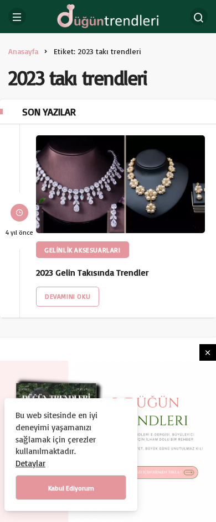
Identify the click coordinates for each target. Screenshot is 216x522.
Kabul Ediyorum (71, 488)
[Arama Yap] (199, 16)
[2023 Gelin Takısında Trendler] (120, 184)
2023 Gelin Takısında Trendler (92, 272)
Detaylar (30, 463)
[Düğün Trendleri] (108, 15)
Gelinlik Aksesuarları (82, 250)
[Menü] (17, 16)
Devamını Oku (67, 296)
